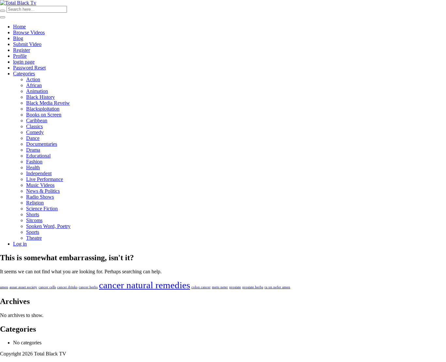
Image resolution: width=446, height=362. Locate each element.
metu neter (220, 287)
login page (24, 62)
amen (4, 287)
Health (33, 167)
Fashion (34, 161)
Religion (35, 202)
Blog (18, 38)
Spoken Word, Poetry (48, 226)
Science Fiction (42, 208)
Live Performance (44, 179)
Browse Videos (29, 32)
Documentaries (41, 144)
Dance (33, 138)
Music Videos (40, 185)
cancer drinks (67, 287)
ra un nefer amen (277, 287)
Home (19, 26)
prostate (235, 287)
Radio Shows (40, 197)
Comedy (35, 132)
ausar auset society (23, 287)
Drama (33, 150)
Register (21, 50)
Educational (38, 155)
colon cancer (201, 287)
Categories (24, 73)
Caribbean (36, 120)
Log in (20, 244)
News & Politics (43, 191)
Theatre (34, 238)
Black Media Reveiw (48, 103)
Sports (32, 232)
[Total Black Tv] (18, 3)
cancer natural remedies (144, 285)
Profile (20, 56)
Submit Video (27, 44)
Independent (39, 173)
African (34, 85)
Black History (40, 97)
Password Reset (29, 67)
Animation (37, 91)
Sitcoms (34, 220)
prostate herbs (252, 287)
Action (33, 79)
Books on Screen (43, 114)
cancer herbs (88, 287)
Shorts (32, 214)
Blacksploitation (42, 109)
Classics (34, 126)
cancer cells (47, 287)
